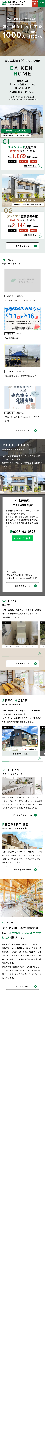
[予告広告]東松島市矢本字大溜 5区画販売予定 (21, 419)
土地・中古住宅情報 (22, 869)
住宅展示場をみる (22, 585)
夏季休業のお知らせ (13, 338)
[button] (3, 483)
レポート (10, 371)
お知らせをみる (22, 430)
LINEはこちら (22, 538)
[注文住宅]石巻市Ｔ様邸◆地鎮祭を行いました (22, 377)
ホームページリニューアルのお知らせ (20, 300)
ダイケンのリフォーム (22, 815)
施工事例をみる (22, 663)
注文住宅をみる (22, 245)
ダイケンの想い (22, 986)
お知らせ (10, 296)
